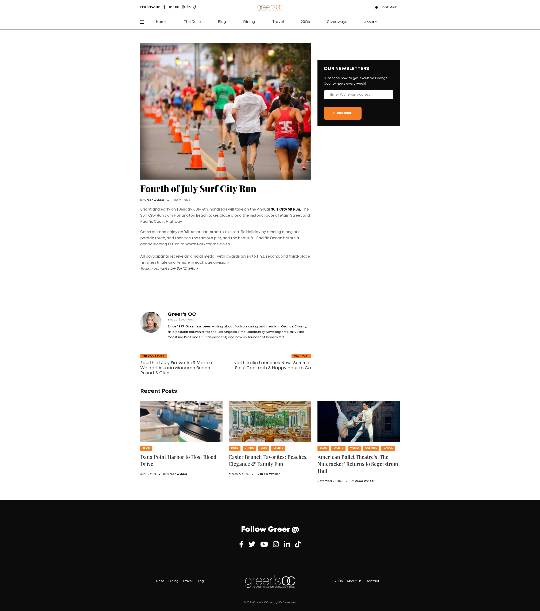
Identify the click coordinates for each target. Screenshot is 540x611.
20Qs (305, 22)
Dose (234, 448)
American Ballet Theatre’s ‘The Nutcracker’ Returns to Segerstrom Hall (357, 463)
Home (161, 22)
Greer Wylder (154, 200)
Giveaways (337, 22)
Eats (264, 448)
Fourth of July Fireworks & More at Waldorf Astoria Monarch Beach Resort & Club (177, 368)
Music (354, 448)
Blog (222, 22)
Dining (249, 22)
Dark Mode (390, 7)
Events (278, 448)
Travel (278, 22)
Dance (388, 448)
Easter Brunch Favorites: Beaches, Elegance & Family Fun (268, 460)
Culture (371, 448)
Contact (372, 581)
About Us (354, 581)
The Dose (192, 22)
